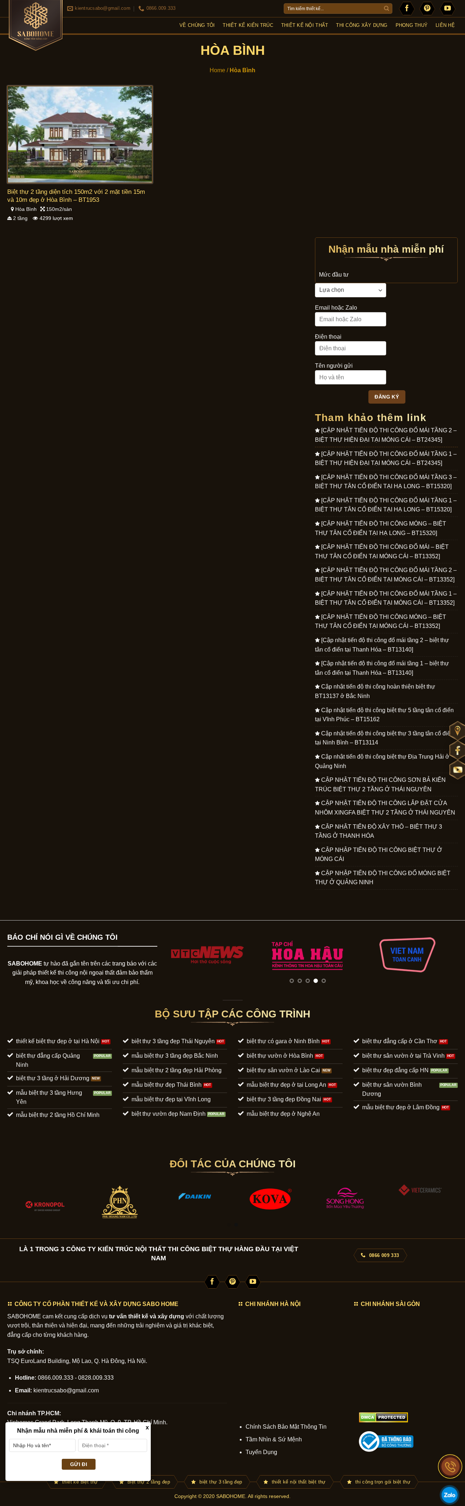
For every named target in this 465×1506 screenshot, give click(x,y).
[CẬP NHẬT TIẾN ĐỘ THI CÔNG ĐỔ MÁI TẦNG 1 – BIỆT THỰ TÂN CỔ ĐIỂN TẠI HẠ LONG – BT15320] (386, 505)
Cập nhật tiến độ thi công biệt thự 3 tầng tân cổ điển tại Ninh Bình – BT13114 (384, 738)
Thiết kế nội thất (304, 25)
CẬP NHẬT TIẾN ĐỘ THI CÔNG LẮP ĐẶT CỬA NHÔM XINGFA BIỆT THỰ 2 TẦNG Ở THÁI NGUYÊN (385, 808)
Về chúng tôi (197, 25)
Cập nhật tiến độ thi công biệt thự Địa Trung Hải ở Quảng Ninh (382, 761)
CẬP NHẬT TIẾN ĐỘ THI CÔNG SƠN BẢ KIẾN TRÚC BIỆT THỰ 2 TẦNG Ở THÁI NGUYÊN (380, 784)
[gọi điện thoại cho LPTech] (450, 1466)
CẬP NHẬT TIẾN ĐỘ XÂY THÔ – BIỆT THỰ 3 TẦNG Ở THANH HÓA (378, 831)
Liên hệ (445, 25)
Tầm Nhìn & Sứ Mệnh (274, 1439)
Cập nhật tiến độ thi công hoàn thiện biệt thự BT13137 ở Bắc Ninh (375, 691)
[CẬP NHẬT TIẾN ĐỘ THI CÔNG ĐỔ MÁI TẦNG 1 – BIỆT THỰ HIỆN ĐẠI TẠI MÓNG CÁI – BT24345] (386, 458)
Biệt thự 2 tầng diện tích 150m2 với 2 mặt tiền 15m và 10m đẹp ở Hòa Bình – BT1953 (76, 195)
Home (217, 70)
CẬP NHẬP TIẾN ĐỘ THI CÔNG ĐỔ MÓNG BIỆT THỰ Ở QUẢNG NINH (382, 878)
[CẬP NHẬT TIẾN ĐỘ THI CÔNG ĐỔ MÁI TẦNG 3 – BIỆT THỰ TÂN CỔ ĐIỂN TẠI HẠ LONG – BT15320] (386, 482)
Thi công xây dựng (361, 25)
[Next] (442, 954)
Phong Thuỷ (412, 25)
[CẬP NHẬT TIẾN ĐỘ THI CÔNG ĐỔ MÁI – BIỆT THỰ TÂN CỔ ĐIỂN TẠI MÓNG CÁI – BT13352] (382, 551)
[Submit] (386, 8)
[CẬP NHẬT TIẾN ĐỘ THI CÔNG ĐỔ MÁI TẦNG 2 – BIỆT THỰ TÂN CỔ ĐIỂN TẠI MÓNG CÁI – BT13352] (386, 575)
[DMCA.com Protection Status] (383, 1417)
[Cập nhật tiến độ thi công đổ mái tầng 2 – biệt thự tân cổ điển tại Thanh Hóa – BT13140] (382, 645)
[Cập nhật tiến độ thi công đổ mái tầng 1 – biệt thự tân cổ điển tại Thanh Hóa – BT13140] (382, 668)
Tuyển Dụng (261, 1452)
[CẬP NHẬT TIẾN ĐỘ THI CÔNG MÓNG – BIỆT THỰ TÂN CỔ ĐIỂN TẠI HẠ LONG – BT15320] (380, 528)
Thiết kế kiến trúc (248, 25)
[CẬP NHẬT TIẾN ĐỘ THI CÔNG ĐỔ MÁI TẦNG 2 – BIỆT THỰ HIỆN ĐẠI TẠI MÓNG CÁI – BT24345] (386, 435)
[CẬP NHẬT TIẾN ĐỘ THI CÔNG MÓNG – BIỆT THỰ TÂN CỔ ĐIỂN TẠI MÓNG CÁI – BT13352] (380, 621)
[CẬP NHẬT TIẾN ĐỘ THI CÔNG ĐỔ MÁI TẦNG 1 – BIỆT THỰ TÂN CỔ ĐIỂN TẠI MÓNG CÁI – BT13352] (386, 598)
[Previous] (172, 954)
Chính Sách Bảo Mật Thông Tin (286, 1427)
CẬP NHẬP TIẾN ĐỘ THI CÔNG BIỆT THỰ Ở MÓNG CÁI (378, 854)
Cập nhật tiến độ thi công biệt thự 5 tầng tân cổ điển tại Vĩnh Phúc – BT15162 (384, 715)
